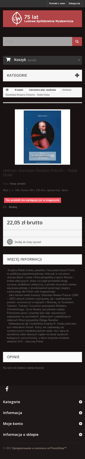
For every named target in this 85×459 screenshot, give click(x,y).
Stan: (6, 183)
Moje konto (13, 423)
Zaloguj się (74, 3)
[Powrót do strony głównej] (7, 90)
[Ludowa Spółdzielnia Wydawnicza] (42, 18)
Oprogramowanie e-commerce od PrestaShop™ (39, 448)
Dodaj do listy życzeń (27, 242)
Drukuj (13, 207)
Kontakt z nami (57, 3)
